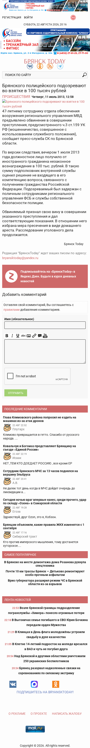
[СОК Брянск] (45, 5)
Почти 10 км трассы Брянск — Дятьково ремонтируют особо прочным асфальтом (45, 573)
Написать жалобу (67, 713)
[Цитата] (39, 335)
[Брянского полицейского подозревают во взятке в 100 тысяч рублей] (45, 104)
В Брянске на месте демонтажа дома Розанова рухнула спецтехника (45, 563)
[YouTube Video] (45, 335)
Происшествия (16, 97)
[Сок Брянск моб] (45, 41)
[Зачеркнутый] (23, 335)
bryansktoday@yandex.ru (20, 258)
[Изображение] (28, 335)
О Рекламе (17, 713)
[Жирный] (6, 335)
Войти (28, 17)
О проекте (39, 713)
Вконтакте (12, 684)
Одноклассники (55, 684)
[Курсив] (12, 335)
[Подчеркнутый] (17, 335)
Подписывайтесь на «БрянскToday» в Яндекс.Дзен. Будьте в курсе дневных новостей (48, 276)
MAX (34, 684)
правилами (11, 309)
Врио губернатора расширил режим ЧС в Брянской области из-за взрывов (45, 582)
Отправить (15, 393)
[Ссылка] (34, 335)
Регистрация (11, 17)
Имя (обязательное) (19, 319)
